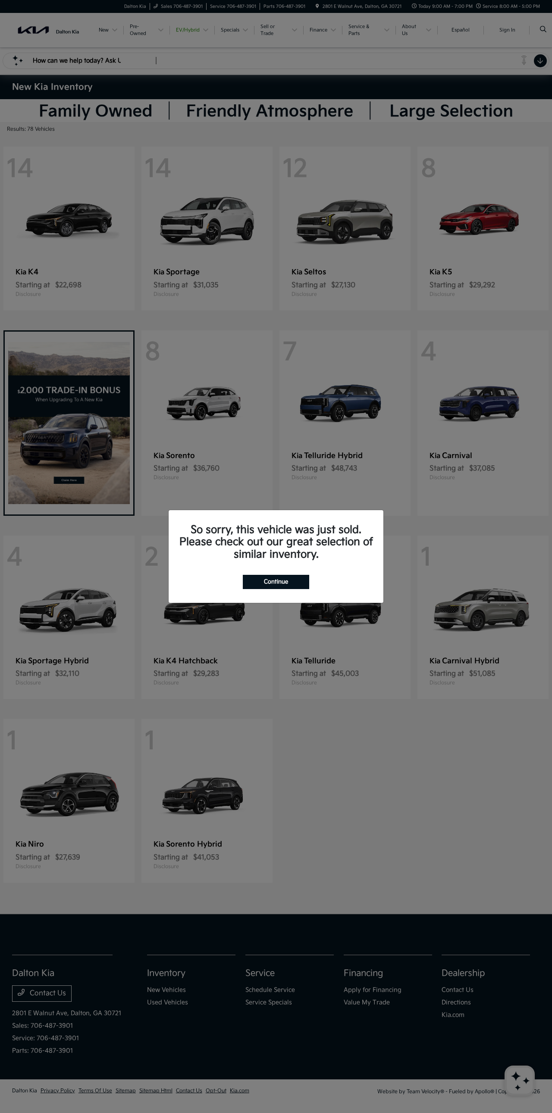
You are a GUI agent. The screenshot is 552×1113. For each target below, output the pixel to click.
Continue (276, 581)
